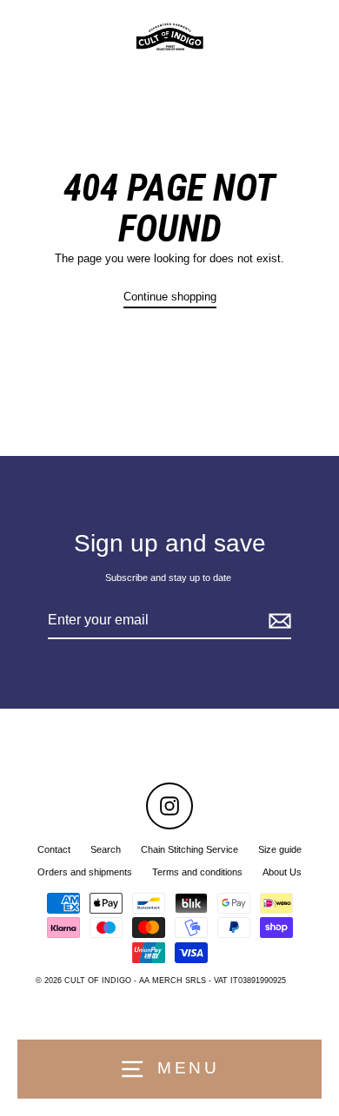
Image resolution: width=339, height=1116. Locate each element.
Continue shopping (169, 296)
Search (105, 849)
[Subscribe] (277, 621)
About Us (282, 872)
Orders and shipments (84, 872)
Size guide (280, 849)
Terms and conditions (197, 872)
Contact (53, 849)
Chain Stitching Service (189, 849)
